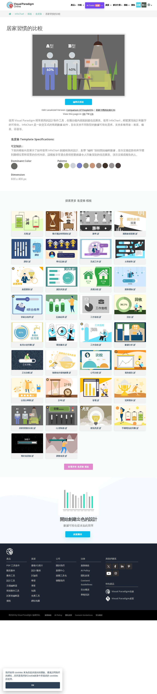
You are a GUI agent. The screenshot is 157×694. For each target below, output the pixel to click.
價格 (133, 5)
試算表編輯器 (12, 595)
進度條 (38, 13)
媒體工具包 (61, 575)
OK (32, 685)
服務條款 (85, 565)
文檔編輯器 (11, 585)
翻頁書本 (10, 570)
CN (91, 113)
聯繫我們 (60, 580)
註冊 (138, 5)
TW (88, 113)
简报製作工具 (12, 590)
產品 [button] (73, 5)
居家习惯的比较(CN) (105, 110)
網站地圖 (35, 600)
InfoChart (19, 13)
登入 (144, 5)
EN (83, 113)
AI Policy (85, 570)
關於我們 (60, 565)
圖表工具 (10, 575)
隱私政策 (85, 575)
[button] (80, 4)
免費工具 (35, 595)
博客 (33, 585)
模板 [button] (126, 5)
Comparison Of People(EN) (79, 110)
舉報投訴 (85, 594)
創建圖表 (77, 534)
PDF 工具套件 (13, 565)
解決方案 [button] (117, 5)
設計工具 (10, 580)
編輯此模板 (78, 101)
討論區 (34, 575)
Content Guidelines (84, 615)
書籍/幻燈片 (37, 565)
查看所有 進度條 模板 (78, 466)
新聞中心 (60, 570)
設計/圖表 (36, 570)
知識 (33, 590)
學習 (33, 580)
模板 (30, 13)
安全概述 (85, 589)
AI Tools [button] (93, 5)
